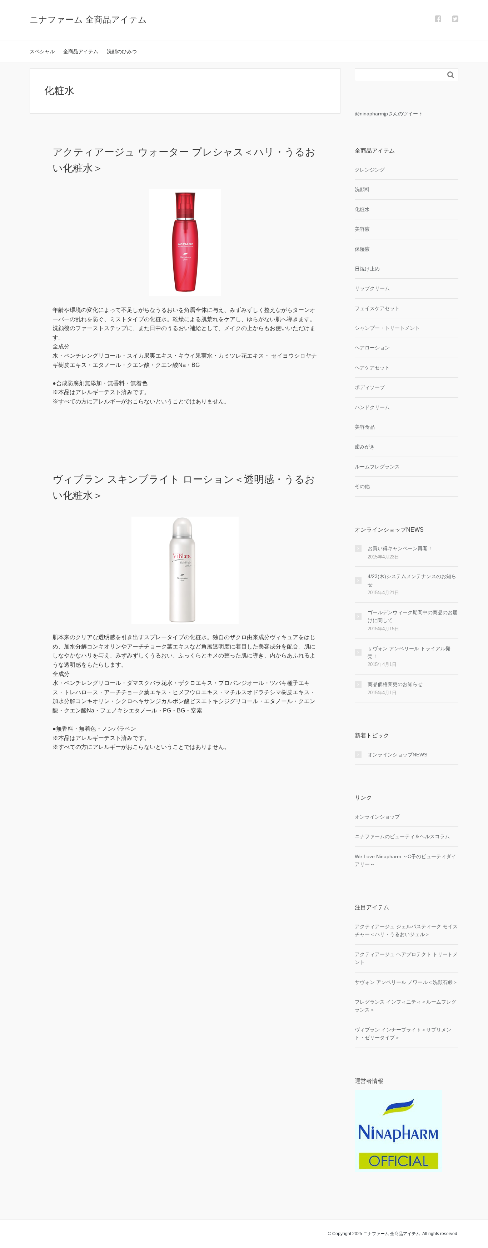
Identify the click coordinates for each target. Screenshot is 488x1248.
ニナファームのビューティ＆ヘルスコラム (402, 836)
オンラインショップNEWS (397, 754)
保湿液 (362, 249)
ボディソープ (370, 387)
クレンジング (370, 170)
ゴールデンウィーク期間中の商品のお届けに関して (413, 616)
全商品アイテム (80, 51)
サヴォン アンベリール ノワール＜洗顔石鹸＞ (406, 982)
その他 (362, 486)
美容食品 (365, 427)
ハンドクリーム (372, 407)
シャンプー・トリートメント (387, 328)
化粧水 (362, 209)
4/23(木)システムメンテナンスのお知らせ (412, 580)
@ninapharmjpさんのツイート (389, 113)
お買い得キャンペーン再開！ (400, 548)
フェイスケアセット (377, 308)
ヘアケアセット (372, 368)
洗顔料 (362, 189)
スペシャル (42, 51)
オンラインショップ (377, 817)
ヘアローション (372, 347)
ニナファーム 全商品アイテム (88, 19)
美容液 (362, 229)
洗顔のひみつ (122, 51)
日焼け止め (367, 269)
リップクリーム (372, 288)
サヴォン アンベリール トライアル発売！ (409, 652)
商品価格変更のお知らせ (395, 684)
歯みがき (365, 446)
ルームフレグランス (377, 466)
